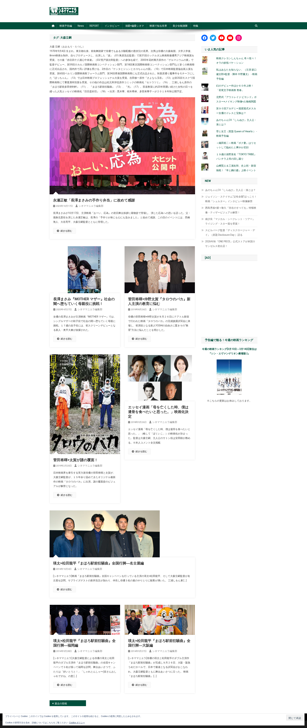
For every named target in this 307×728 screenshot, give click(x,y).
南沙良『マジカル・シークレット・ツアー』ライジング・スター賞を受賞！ (230, 221)
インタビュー (112, 25)
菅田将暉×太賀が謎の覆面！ (75, 460)
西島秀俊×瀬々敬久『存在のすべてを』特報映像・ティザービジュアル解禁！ (230, 210)
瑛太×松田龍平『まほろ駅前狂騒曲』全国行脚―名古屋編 (98, 563)
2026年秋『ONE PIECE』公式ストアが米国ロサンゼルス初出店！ (230, 243)
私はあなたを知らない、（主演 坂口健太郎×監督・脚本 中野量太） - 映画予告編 (236, 74)
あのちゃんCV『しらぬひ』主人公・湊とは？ (230, 190)
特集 (195, 25)
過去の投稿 (61, 703)
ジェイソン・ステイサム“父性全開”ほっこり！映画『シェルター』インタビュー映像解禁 (231, 199)
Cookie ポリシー (77, 722)
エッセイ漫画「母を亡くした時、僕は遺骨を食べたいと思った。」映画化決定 (158, 411)
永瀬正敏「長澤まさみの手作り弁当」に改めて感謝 (94, 200)
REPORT (94, 25)
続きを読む (66, 231)
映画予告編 (66, 25)
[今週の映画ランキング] (229, 377)
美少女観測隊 (180, 25)
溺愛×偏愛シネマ (134, 25)
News (81, 25)
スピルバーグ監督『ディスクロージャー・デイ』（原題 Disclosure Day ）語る (230, 232)
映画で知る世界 (158, 25)
